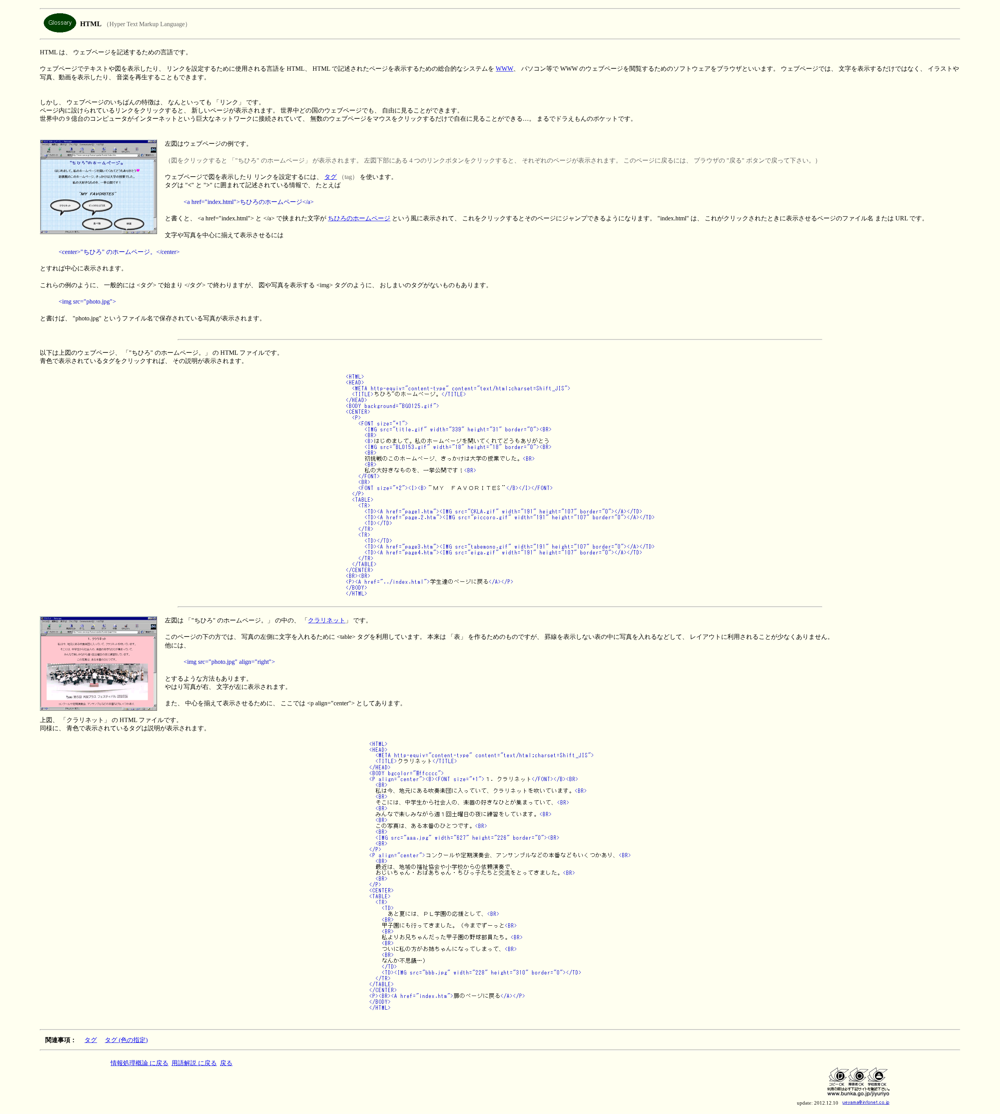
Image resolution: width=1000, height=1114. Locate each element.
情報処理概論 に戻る (139, 1063)
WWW (504, 68)
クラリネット (326, 620)
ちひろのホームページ (359, 218)
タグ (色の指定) (126, 1040)
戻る (226, 1063)
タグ (330, 176)
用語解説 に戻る (194, 1063)
